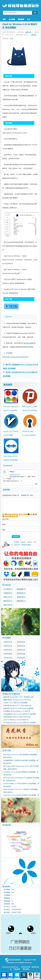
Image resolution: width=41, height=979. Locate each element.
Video (19, 848)
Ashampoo (23, 833)
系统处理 (20, 597)
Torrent (14, 849)
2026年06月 (21, 642)
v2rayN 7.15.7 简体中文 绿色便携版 (15, 703)
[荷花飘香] (20, 736)
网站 (3, 530)
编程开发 (7, 601)
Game (27, 838)
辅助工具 (28, 32)
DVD (15, 837)
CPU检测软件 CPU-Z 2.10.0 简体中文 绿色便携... (20, 714)
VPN (11, 38)
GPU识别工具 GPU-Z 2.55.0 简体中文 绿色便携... (20, 722)
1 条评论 (33, 35)
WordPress (14, 967)
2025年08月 (8, 654)
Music (25, 841)
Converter (13, 836)
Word (18, 851)
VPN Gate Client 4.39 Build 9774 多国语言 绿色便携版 (10, 410)
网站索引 (17, 969)
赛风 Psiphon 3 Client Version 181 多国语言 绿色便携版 (29, 410)
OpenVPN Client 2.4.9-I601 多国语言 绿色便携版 (29, 435)
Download (12, 837)
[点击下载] (11, 310)
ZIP (20, 851)
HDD (20, 839)
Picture (28, 844)
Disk (23, 836)
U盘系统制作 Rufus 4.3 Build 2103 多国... (17, 717)
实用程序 (7, 593)
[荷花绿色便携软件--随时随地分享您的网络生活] (20, 6)
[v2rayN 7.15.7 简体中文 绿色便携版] (11, 421)
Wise (24, 850)
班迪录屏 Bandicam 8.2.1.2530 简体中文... (17, 705)
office (11, 844)
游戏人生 (7, 597)
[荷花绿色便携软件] (20, 566)
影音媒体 (20, 593)
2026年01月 (8, 646)
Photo (17, 842)
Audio (15, 834)
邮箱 (4, 524)
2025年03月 (21, 654)
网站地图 (26, 969)
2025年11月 (8, 650)
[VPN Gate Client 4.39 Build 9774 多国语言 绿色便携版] (11, 396)
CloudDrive (27, 835)
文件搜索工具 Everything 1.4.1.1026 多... (17, 711)
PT (22, 845)
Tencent (25, 847)
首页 (4, 19)
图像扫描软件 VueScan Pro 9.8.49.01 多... (17, 700)
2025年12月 (21, 646)
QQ (13, 847)
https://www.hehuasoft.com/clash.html (15, 357)
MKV (12, 841)
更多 (28, 19)
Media (30, 841)
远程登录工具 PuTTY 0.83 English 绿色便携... (19, 708)
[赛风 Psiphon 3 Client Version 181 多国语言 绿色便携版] (30, 396)
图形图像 (21, 19)
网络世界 (20, 601)
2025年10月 (21, 650)
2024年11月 (8, 657)
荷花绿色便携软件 (30, 343)
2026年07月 (8, 642)
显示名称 (5, 519)
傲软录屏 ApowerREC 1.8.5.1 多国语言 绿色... (19, 697)
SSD (29, 847)
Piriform (12, 845)
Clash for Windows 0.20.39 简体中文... (16, 720)
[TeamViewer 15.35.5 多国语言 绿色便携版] (11, 446)
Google (11, 840)
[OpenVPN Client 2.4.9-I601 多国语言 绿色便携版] (30, 421)
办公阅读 (12, 19)
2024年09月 (21, 657)
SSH (15, 846)
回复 (36, 483)
